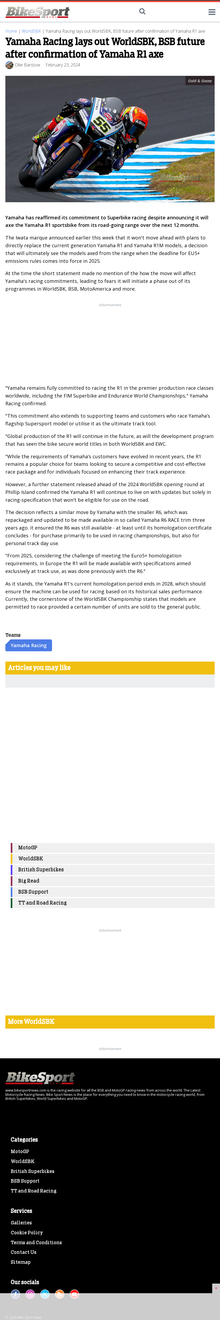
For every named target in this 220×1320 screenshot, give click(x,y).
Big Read (28, 881)
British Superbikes (41, 869)
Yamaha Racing (29, 645)
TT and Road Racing (42, 903)
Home (11, 31)
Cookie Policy (27, 1233)
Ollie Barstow (27, 65)
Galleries (21, 1223)
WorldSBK (31, 31)
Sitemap (21, 1262)
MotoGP (27, 847)
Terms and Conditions (36, 1242)
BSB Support (33, 892)
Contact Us (23, 1252)
